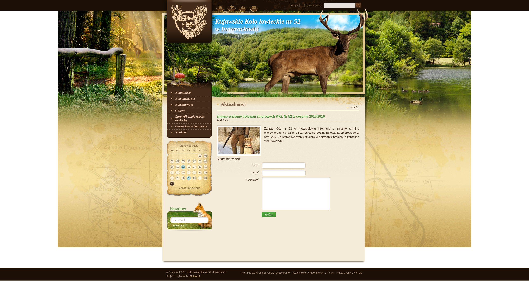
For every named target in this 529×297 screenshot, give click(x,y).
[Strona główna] (220, 7)
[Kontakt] (253, 7)
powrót (354, 107)
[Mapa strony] (231, 7)
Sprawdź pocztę (313, 5)
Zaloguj (294, 5)
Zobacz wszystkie (189, 188)
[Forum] (242, 7)
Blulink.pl (194, 276)
